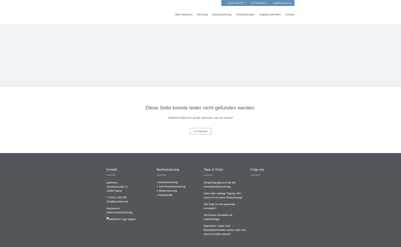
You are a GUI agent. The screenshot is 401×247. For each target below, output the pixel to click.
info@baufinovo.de (282, 3)
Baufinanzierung (168, 182)
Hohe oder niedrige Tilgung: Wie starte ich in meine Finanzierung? (223, 195)
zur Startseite (200, 131)
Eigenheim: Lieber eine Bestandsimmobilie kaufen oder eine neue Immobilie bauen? (225, 230)
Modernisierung (168, 190)
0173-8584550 (258, 3)
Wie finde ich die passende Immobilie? (219, 206)
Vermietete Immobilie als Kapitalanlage (218, 217)
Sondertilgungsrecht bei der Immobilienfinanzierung (220, 184)
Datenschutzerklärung (119, 212)
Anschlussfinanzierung (172, 186)
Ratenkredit (165, 195)
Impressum (113, 208)
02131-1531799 (235, 3)
